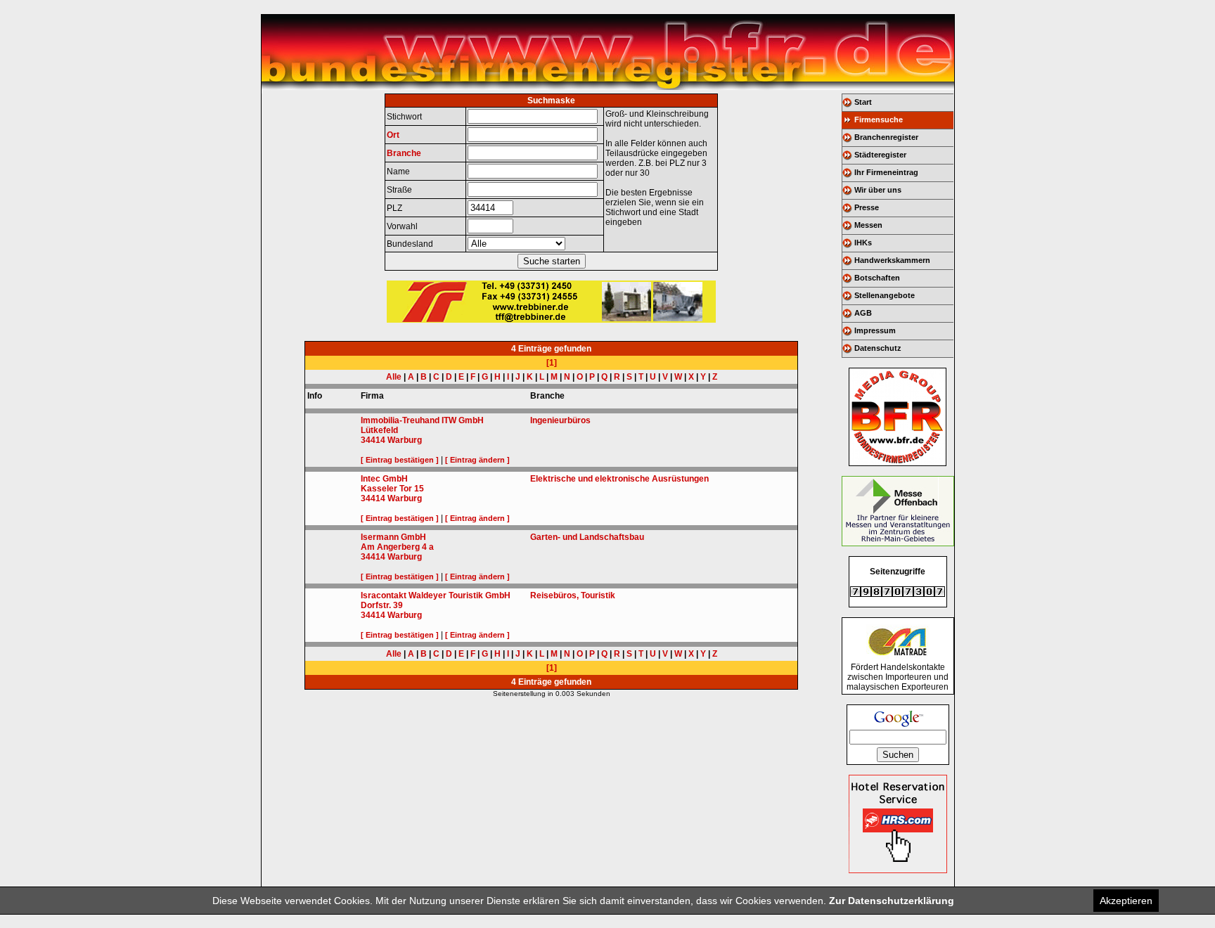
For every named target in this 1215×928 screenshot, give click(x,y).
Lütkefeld (379, 430)
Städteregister (880, 154)
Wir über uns (877, 190)
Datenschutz (877, 348)
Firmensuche (878, 119)
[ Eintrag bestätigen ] (400, 460)
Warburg (404, 440)
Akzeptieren (1126, 900)
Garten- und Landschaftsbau (587, 537)
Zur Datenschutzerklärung (891, 900)
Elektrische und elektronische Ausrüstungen (619, 479)
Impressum (875, 330)
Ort (393, 135)
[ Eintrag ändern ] (477, 460)
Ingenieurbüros (560, 420)
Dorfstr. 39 (382, 605)
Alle (393, 377)
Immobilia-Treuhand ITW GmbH (422, 420)
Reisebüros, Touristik (572, 595)
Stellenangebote (884, 295)
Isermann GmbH (393, 537)
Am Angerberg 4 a (397, 547)
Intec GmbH (384, 479)
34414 (373, 440)
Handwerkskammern (892, 260)
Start (863, 102)
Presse (866, 207)
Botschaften (877, 277)
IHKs (863, 242)
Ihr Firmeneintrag (886, 172)
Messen (868, 225)
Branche (404, 153)
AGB (863, 313)
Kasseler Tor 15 (392, 489)
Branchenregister (886, 137)
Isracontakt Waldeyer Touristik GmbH (435, 595)
